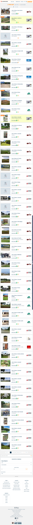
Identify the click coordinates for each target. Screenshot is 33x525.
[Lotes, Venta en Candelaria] (5, 101)
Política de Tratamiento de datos (16, 511)
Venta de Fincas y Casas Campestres (6, 488)
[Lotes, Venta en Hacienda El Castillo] (5, 297)
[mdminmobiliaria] (28, 60)
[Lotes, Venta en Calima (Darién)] (5, 355)
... (22, 452)
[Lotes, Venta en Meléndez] (5, 255)
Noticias (22, 1)
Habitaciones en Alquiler (16, 486)
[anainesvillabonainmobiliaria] (28, 93)
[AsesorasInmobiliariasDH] (28, 338)
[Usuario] (26, 2)
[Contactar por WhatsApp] (17, 13)
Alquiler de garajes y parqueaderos (16, 489)
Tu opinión (32, 262)
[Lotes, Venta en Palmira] (5, 36)
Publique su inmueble (29, 1)
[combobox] (16, 456)
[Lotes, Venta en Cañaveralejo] (5, 85)
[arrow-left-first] (6, 452)
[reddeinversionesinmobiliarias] (28, 44)
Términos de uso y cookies (16, 514)
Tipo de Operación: (16, 461)
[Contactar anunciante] (18, 13)
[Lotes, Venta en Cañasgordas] (5, 76)
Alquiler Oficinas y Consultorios (16, 488)
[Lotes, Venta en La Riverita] (5, 126)
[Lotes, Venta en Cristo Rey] (5, 151)
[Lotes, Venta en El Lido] (5, 68)
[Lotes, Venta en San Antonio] (5, 11)
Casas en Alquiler (16, 483)
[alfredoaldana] (28, 347)
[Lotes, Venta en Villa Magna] (5, 28)
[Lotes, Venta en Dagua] (5, 176)
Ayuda (26, 488)
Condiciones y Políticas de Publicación (16, 510)
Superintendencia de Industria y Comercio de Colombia (16, 516)
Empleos (6, 499)
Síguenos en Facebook (26, 489)
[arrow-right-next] (24, 452)
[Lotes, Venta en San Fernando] (5, 412)
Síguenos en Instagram (26, 491)
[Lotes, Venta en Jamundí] (5, 43)
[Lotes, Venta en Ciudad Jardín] (5, 313)
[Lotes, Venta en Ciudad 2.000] (5, 52)
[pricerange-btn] (26, 469)
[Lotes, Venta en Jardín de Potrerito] (5, 19)
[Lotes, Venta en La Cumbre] (5, 338)
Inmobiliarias (18, 1)
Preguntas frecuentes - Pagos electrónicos (16, 515)
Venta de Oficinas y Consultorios (6, 486)
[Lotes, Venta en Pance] (5, 93)
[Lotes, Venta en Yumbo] (5, 272)
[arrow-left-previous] (9, 452)
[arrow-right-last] (26, 452)
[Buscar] (31, 456)
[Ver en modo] (14, 7)
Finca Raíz (12, 1)
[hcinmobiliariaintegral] (28, 11)
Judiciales (6, 502)
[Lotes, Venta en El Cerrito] (5, 159)
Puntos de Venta (26, 483)
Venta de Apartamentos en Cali (6, 483)
